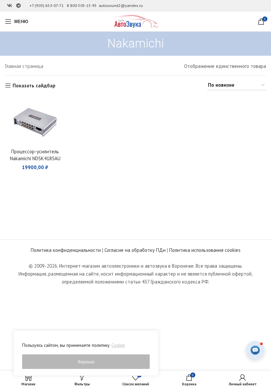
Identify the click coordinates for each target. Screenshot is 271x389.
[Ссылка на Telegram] (18, 5)
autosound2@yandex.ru (121, 5)
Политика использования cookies (205, 250)
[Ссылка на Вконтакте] (9, 5)
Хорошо (86, 362)
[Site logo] (135, 21)
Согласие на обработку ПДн (135, 250)
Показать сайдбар (34, 85)
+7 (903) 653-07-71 (46, 5)
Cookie (118, 345)
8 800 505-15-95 (82, 5)
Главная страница (24, 66)
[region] (86, 353)
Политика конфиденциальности (66, 250)
